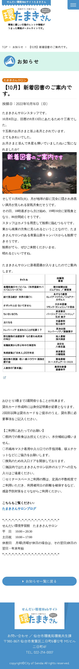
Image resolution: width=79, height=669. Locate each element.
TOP (4, 47)
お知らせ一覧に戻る (41, 581)
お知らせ (17, 47)
